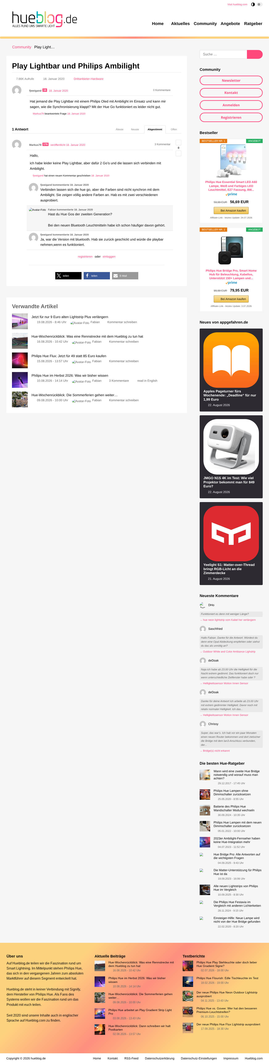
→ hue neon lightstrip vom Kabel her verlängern (228, 619)
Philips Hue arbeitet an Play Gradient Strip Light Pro (140, 1011)
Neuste (135, 129)
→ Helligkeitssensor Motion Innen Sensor (224, 683)
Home (97, 1058)
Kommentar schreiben (122, 322)
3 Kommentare (119, 381)
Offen (174, 129)
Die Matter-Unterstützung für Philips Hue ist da (237, 872)
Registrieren (231, 117)
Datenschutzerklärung (159, 1058)
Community (21, 47)
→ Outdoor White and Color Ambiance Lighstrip (227, 651)
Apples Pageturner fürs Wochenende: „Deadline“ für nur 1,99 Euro (229, 395)
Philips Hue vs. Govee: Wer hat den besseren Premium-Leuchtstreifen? (226, 1010)
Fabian (95, 322)
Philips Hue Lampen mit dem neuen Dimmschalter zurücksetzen (237, 824)
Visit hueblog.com (238, 4)
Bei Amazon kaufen (233, 210)
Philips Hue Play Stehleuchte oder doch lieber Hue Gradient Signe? (226, 964)
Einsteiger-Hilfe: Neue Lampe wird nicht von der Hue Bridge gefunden (237, 920)
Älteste (120, 129)
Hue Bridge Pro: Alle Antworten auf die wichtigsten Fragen (237, 856)
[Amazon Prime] (231, 195)
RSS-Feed (131, 1058)
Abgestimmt (155, 129)
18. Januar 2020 (76, 113)
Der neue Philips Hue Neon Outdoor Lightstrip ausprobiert (226, 994)
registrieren (85, 256)
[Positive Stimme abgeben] (178, 142)
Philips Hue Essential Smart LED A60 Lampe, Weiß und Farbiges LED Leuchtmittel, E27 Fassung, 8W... (231, 185)
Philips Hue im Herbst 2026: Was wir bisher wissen (137, 979)
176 (45, 144)
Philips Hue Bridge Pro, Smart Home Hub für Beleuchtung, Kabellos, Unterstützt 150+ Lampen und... (231, 274)
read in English (147, 381)
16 (44, 90)
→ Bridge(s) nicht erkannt (215, 750)
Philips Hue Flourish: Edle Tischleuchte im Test (227, 978)
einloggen (109, 256)
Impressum (230, 1058)
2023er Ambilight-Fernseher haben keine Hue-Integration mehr (237, 840)
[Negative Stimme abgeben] (178, 153)
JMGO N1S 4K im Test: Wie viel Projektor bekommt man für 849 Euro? (228, 482)
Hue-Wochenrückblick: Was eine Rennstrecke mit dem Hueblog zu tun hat (141, 964)
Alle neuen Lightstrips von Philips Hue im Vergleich (236, 888)
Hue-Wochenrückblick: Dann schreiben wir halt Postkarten (139, 1027)
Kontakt (231, 92)
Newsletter (231, 80)
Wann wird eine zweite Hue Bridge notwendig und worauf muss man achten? (237, 775)
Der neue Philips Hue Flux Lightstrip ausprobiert (228, 1024)
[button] (68, 275)
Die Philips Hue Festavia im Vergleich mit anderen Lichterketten (237, 904)
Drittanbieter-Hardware (89, 78)
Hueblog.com (35, 1020)
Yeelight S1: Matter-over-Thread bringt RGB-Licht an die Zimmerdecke (229, 569)
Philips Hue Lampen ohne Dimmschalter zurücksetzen (232, 792)
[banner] (43, 18)
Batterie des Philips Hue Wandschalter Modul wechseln (234, 808)
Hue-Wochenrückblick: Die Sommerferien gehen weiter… (140, 995)
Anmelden (231, 105)
